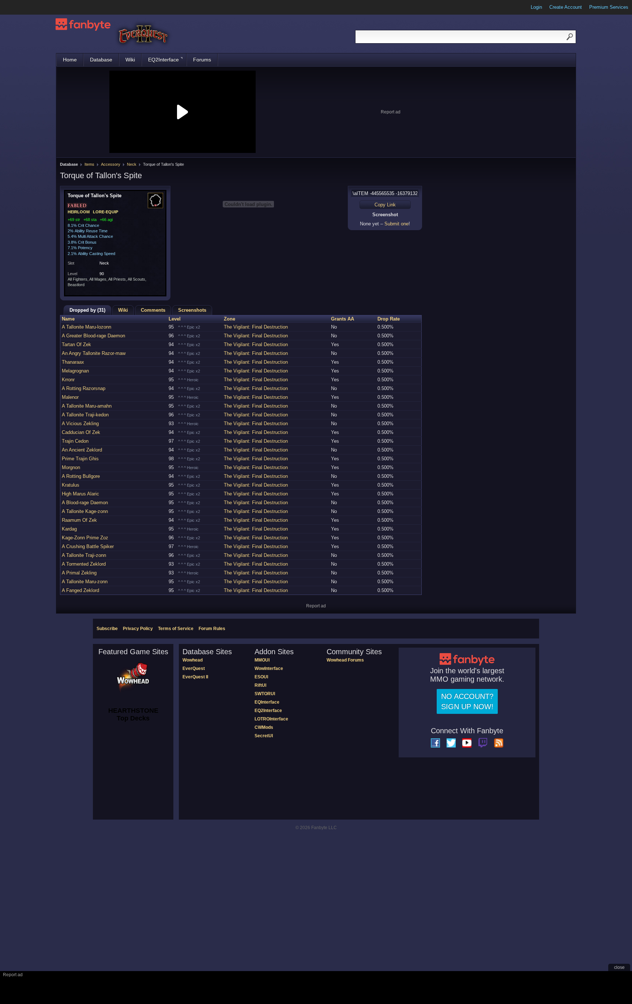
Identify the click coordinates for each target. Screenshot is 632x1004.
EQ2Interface (163, 60)
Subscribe (107, 628)
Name (68, 319)
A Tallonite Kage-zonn (85, 511)
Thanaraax (73, 362)
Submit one (396, 223)
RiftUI (260, 685)
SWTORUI (265, 693)
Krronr (68, 379)
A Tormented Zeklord (84, 564)
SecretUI (264, 735)
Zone (229, 319)
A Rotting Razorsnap (83, 388)
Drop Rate (388, 319)
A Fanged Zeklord (80, 590)
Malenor (70, 397)
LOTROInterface (271, 719)
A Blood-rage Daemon (85, 502)
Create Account (565, 7)
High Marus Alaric (80, 494)
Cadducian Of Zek (81, 432)
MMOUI (262, 660)
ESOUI (261, 676)
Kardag (69, 529)
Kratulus (70, 485)
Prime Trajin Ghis (80, 458)
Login (536, 7)
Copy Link (385, 204)
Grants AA (342, 319)
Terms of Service (175, 628)
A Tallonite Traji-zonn (84, 555)
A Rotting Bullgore (81, 476)
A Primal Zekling (79, 573)
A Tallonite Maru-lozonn (86, 327)
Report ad (390, 112)
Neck (131, 164)
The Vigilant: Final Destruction (256, 327)
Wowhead (193, 660)
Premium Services (608, 7)
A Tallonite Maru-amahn (87, 406)
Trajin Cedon (75, 441)
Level (175, 319)
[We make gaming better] (23, 7)
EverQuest (194, 668)
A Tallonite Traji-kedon (85, 414)
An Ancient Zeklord (82, 450)
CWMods (264, 727)
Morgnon (71, 467)
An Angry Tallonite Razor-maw (93, 353)
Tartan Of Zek (76, 344)
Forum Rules (212, 628)
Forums (202, 60)
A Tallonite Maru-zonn (85, 581)
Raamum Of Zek (79, 520)
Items (89, 164)
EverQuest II (195, 676)
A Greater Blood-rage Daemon (93, 335)
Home (70, 60)
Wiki (130, 60)
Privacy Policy (138, 628)
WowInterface (269, 668)
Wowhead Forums (345, 660)
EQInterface (267, 702)
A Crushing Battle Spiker (88, 546)
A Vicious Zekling (80, 423)
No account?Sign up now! (467, 701)
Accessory (110, 164)
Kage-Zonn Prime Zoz (85, 537)
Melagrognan (75, 371)
